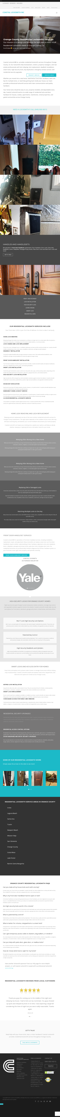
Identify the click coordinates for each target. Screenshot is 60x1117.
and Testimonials (36, 984)
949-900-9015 (50, 1061)
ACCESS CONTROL (26, 7)
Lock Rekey (19, 1065)
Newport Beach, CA (35, 1060)
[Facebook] (35, 1101)
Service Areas (54, 7)
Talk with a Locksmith (29, 1042)
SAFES (48, 7)
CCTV (32, 7)
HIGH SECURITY (16, 7)
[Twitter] (47, 1101)
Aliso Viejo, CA (36, 1064)
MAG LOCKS (37, 7)
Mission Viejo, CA (35, 1077)
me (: (15, 1099)
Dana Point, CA (34, 1068)
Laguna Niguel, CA (35, 1073)
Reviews (28, 984)
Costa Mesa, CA (38, 1066)
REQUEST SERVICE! (51, 1066)
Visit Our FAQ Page (9, 967)
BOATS (43, 7)
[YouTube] (50, 1101)
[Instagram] (38, 1101)
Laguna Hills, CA (36, 1071)
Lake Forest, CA (40, 1075)
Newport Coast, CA (35, 1062)
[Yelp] (53, 1101)
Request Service (34, 75)
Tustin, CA (37, 1086)
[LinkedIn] (41, 1101)
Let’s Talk (8, 254)
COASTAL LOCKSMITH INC (13, 12)
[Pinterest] (44, 1101)
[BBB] (55, 1101)
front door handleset (18, 247)
